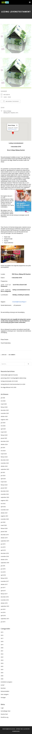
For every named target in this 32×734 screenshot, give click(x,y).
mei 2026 (3, 401)
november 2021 (5, 509)
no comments (12, 354)
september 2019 (5, 541)
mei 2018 (3, 572)
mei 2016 (3, 612)
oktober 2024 (4, 444)
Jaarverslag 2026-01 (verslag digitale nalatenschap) (13, 378)
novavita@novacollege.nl (19, 302)
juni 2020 (3, 522)
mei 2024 (3, 450)
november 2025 (5, 413)
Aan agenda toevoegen (11, 101)
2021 (2, 651)
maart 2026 (4, 404)
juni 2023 (3, 475)
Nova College (7, 111)
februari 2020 (4, 528)
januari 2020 (4, 531)
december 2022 (5, 491)
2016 (2, 635)
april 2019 (3, 550)
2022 (2, 654)
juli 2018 (3, 565)
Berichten (3, 688)
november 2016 (5, 600)
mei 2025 (3, 425)
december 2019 (5, 534)
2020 (2, 647)
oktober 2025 (4, 416)
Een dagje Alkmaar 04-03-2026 (8, 387)
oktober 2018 (4, 559)
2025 (2, 666)
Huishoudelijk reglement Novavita (9, 375)
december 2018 (5, 553)
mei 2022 (3, 503)
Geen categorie (4, 694)
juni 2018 (3, 569)
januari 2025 (4, 438)
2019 (2, 644)
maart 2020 (4, 525)
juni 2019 (3, 544)
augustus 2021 (4, 516)
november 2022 (5, 494)
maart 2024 (4, 453)
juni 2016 (3, 609)
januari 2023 (4, 488)
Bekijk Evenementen (12, 129)
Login (2, 708)
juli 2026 (3, 397)
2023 (2, 657)
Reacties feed (4, 714)
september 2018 (5, 562)
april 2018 (3, 575)
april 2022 (3, 506)
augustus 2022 (4, 500)
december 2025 (5, 410)
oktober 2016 (4, 603)
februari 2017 (4, 593)
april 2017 (3, 590)
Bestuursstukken (5, 691)
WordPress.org (4, 717)
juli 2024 (3, 447)
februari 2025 (4, 435)
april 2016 (3, 615)
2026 (2, 675)
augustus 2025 (4, 419)
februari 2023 (4, 485)
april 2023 (3, 478)
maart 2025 (4, 432)
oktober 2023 (4, 466)
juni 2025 (3, 422)
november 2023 (5, 463)
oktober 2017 (4, 584)
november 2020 (5, 519)
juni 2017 (3, 587)
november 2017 (5, 581)
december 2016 (5, 597)
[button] (13, 133)
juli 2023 (3, 472)
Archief (2, 685)
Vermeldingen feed (5, 711)
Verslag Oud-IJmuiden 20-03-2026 (9, 381)
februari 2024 (4, 457)
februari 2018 (4, 578)
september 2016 (5, 606)
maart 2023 (4, 481)
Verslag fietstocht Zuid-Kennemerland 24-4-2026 (13, 384)
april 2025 (3, 429)
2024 (2, 660)
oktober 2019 (4, 537)
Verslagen (3, 697)
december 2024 (5, 441)
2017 (2, 638)
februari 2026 (4, 407)
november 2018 (5, 556)
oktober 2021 (4, 513)
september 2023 (5, 469)
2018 (2, 641)
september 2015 (5, 618)
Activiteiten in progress (6, 682)
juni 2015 (3, 621)
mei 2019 (3, 547)
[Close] (17, 125)
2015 (2, 632)
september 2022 (5, 497)
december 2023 (5, 460)
